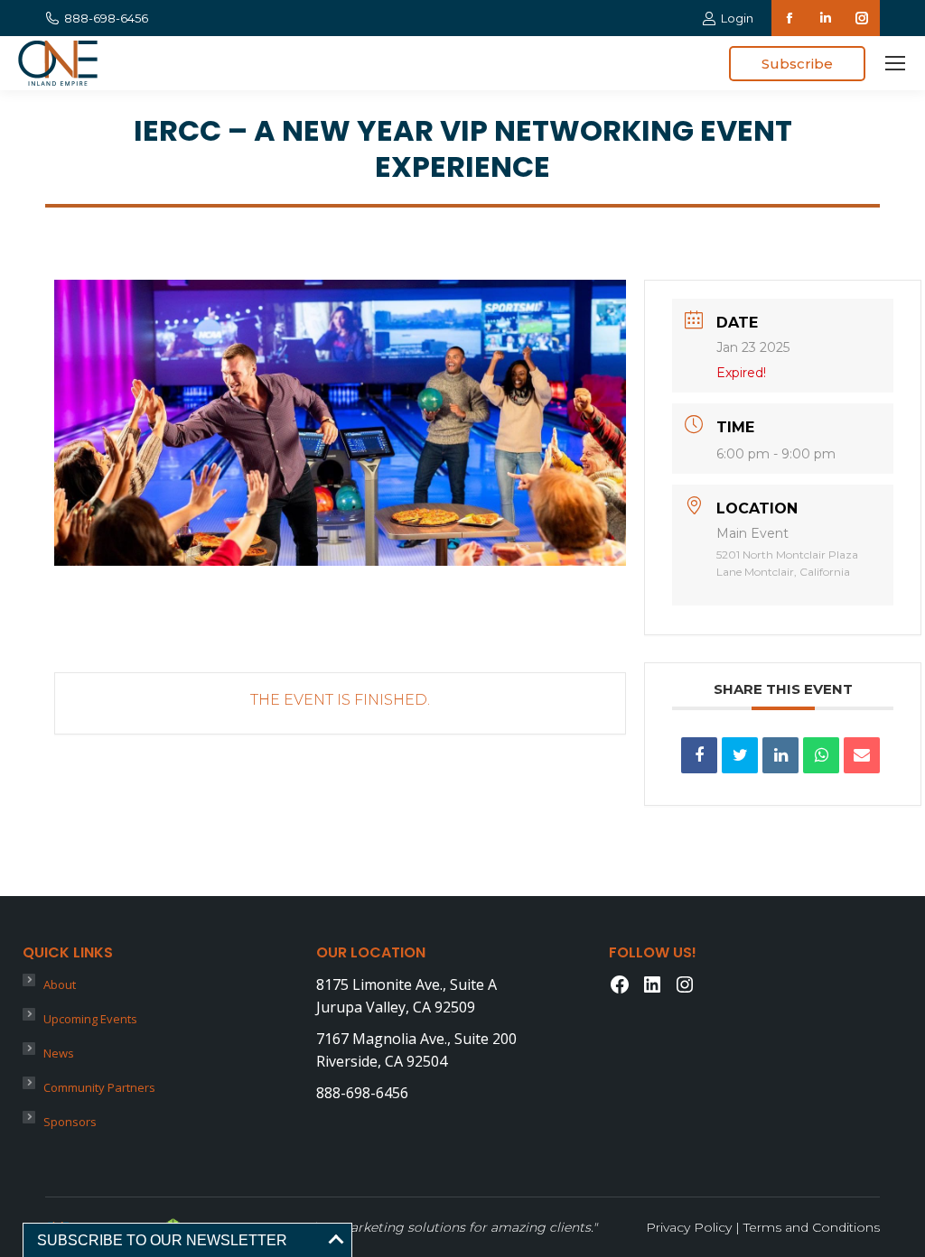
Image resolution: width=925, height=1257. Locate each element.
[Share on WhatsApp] (821, 755)
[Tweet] (740, 755)
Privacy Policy (689, 1227)
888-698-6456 (106, 18)
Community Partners (99, 1087)
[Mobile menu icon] (895, 63)
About (59, 984)
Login (737, 18)
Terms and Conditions (811, 1227)
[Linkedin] (780, 755)
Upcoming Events (90, 1019)
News (58, 1053)
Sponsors (70, 1122)
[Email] (862, 755)
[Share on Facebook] (699, 755)
